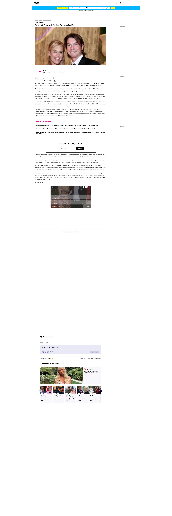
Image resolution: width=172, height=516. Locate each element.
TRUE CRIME (95, 3)
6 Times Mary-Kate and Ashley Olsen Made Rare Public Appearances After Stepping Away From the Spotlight (67, 125)
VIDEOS (88, 3)
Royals (75, 3)
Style (69, 3)
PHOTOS (81, 3)
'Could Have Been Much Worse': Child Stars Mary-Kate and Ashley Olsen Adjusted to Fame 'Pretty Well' (65, 128)
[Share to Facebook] (40, 78)
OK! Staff (45, 70)
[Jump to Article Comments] (36, 78)
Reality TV (57, 3)
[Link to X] (123, 2)
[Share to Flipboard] (49, 78)
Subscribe (111, 3)
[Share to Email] (54, 78)
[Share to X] (44, 78)
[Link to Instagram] (120, 2)
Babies (40, 20)
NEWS (64, 3)
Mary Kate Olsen (47, 20)
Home (36, 20)
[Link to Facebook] (116, 2)
